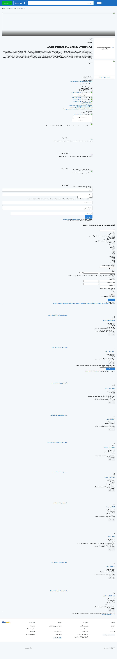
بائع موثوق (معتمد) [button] (88, 76)
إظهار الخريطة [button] (65, 138)
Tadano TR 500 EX (109, 447)
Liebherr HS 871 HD (109, 596)
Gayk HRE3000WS (109, 320)
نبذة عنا (113, 626)
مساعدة (113, 628)
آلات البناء (112, 614)
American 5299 (110, 507)
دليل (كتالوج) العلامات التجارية (81, 637)
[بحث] (92, 3)
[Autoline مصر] (109, 3)
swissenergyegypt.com (86, 104)
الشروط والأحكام (84, 626)
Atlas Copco (111, 536)
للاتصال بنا (112, 631)
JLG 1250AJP (111, 566)
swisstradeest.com (87, 102)
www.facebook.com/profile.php (84, 106)
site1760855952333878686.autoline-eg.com (81, 81)
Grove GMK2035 (110, 477)
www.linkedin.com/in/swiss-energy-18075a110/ (80, 105)
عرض (111, 294)
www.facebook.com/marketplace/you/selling (81, 107)
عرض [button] (82, 92)
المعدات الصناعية (106, 614)
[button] (85, 83)
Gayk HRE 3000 (110, 351)
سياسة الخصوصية (76, 219)
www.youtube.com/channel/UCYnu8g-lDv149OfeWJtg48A (78, 109)
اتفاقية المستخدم (67, 219)
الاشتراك (110, 369)
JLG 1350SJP (111, 419)
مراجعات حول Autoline (82, 634)
